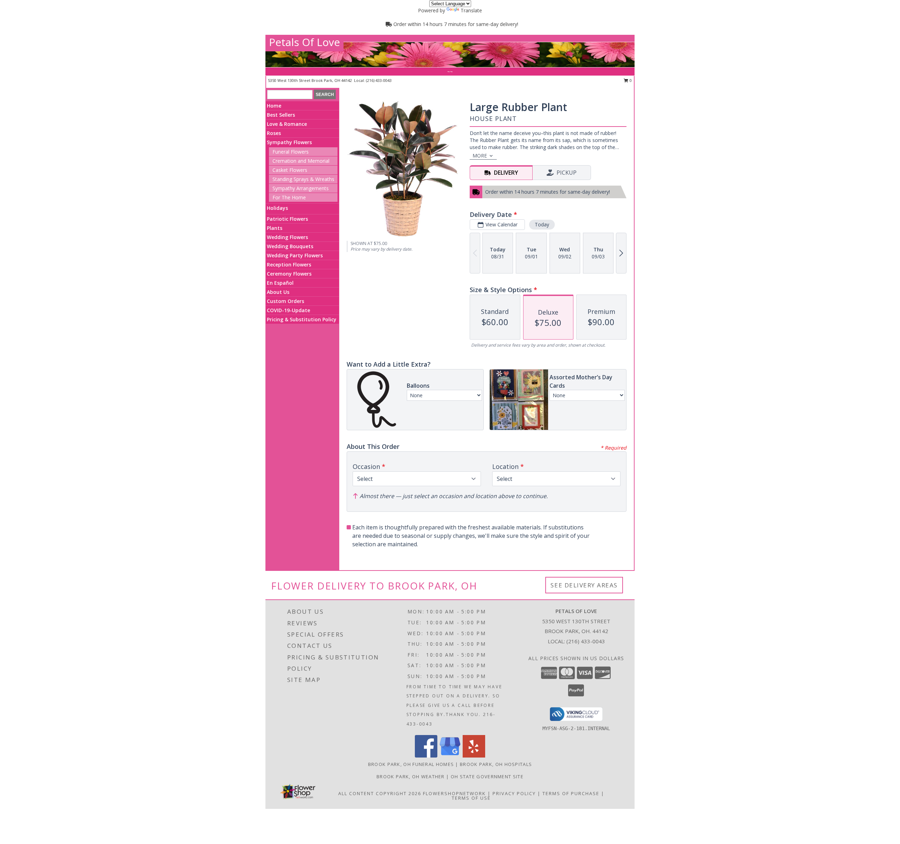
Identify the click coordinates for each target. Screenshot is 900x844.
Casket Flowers (289, 170)
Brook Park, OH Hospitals (496, 764)
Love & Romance (287, 124)
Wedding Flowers (287, 237)
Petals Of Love (304, 42)
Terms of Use (471, 798)
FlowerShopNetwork (454, 793)
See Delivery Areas (584, 585)
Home (274, 105)
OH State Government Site (487, 776)
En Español (280, 282)
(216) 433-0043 (379, 80)
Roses (274, 133)
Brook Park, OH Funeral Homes (411, 764)
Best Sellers (281, 114)
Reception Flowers (289, 264)
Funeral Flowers (290, 151)
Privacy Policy (514, 793)
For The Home (289, 197)
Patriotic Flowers (287, 218)
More (479, 155)
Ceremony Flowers (289, 273)
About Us (278, 292)
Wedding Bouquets (290, 246)
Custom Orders (285, 301)
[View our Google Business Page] (450, 755)
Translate (471, 10)
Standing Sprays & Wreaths (303, 179)
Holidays (277, 208)
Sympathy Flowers (289, 142)
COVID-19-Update (288, 310)
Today (542, 224)
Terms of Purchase (570, 793)
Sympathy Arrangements (300, 188)
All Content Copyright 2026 (379, 793)
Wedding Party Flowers (295, 255)
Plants (274, 228)
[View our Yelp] (474, 755)
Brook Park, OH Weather (411, 776)
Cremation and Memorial (300, 160)
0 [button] (630, 80)
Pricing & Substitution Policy (301, 319)
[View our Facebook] (426, 755)
